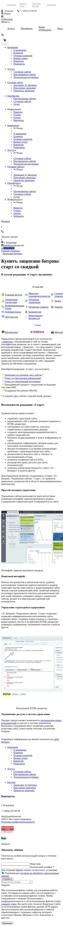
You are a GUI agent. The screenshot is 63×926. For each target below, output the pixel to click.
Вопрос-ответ (23, 4)
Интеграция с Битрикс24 (36, 317)
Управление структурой (11, 301)
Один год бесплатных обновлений (23, 378)
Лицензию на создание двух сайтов (23, 375)
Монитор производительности (39, 294)
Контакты (51, 5)
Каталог (11, 782)
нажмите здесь (8, 904)
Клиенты (18, 53)
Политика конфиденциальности (18, 822)
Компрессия (35, 312)
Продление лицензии (24, 88)
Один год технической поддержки (23, 381)
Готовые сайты (15, 82)
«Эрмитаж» (7, 341)
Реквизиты (19, 64)
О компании (19, 50)
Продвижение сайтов (24, 74)
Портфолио (27, 28)
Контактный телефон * (42, 867)
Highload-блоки (13, 312)
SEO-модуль (11, 317)
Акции (17, 117)
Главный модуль (13, 294)
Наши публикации (45, 28)
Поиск (58, 301)
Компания (11, 5)
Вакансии (18, 61)
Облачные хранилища (34, 301)
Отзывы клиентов (22, 55)
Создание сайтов (22, 71)
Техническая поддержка (26, 77)
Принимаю (7, 923)
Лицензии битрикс (36, 4)
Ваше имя (35, 864)
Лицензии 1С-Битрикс (25, 85)
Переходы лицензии (24, 90)
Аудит (16, 104)
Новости (17, 112)
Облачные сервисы (38, 307)
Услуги (11, 28)
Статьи (17, 114)
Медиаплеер (11, 332)
